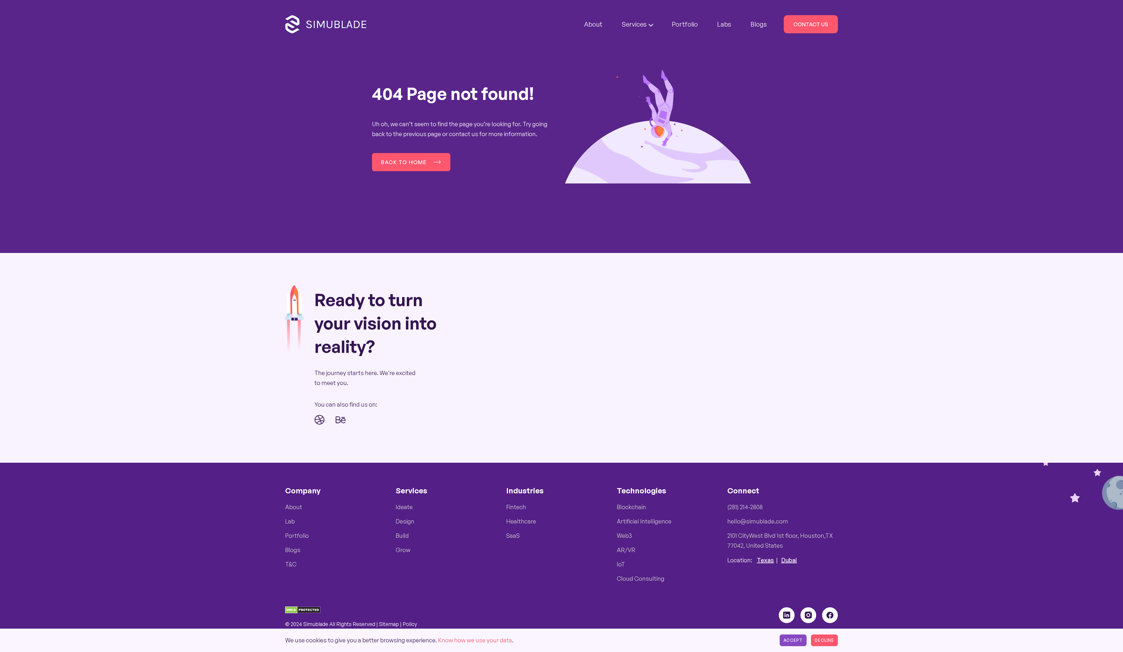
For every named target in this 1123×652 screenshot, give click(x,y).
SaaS (513, 535)
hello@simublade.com (757, 521)
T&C (291, 564)
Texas (765, 560)
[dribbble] (319, 419)
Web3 (624, 535)
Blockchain (631, 507)
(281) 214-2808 (745, 507)
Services (634, 24)
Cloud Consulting (640, 578)
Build (402, 535)
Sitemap (389, 624)
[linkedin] (787, 615)
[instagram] (808, 615)
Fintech (516, 507)
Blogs (758, 24)
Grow (403, 550)
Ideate (404, 507)
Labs (724, 24)
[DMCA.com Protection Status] (303, 609)
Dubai (789, 560)
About (593, 24)
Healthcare (521, 521)
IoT (621, 564)
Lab (290, 521)
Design (405, 521)
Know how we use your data (475, 640)
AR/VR (626, 550)
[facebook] (830, 615)
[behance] (340, 419)
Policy (410, 624)
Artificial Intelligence (644, 521)
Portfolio (685, 24)
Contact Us (811, 24)
